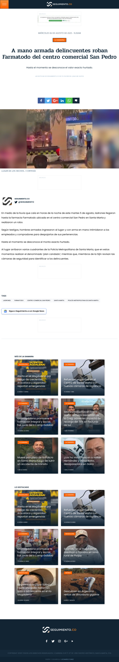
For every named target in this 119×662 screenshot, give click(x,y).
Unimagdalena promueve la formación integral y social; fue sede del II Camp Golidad (35, 422)
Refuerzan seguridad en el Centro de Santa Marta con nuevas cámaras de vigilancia (82, 383)
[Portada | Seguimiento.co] (59, 629)
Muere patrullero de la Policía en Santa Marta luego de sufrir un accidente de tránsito (36, 461)
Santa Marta (59, 300)
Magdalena (23, 364)
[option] (59, 140)
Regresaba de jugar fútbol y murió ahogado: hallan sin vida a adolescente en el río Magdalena (34, 589)
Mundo (68, 573)
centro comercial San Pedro (38, 300)
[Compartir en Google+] (55, 100)
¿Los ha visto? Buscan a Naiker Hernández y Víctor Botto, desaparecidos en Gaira (82, 461)
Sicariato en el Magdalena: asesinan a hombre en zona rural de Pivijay (81, 552)
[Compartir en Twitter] (48, 100)
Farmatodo (19, 300)
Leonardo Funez (67, 659)
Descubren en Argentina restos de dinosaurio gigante (81, 592)
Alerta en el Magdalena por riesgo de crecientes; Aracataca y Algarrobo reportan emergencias (34, 381)
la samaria (59, 40)
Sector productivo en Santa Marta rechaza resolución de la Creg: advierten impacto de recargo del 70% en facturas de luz (82, 418)
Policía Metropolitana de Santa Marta (83, 300)
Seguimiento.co (22, 199)
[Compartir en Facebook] (41, 100)
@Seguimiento (26, 202)
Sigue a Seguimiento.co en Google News (26, 311)
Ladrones (7, 300)
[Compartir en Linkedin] (62, 100)
